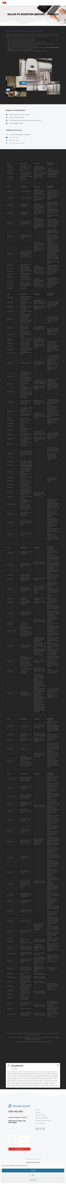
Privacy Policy (40, 1115)
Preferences (33, 1180)
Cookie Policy (40, 1123)
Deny (33, 1175)
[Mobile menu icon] (4, 3)
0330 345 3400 (30, 1047)
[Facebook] (37, 1128)
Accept (33, 1170)
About (37, 1109)
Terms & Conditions (42, 1118)
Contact (38, 1112)
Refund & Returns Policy (43, 1120)
